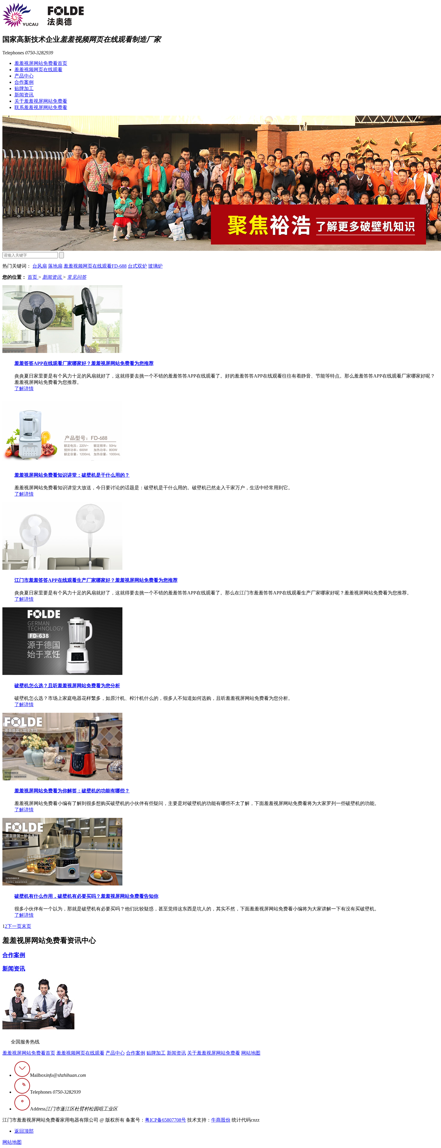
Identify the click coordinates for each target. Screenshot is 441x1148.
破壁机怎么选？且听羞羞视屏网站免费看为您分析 (67, 685)
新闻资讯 (24, 94)
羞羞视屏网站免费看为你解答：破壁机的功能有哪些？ (72, 790)
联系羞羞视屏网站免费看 (40, 107)
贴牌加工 (24, 88)
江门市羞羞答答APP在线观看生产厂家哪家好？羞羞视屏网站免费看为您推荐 (96, 580)
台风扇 (39, 266)
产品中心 (24, 75)
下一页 (14, 926)
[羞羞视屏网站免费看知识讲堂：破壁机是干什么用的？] (62, 462)
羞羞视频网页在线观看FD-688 (95, 266)
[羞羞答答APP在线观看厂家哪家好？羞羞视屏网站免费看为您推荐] (62, 351)
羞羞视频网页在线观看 (38, 69)
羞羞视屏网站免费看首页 (40, 63)
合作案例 (24, 82)
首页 (33, 277)
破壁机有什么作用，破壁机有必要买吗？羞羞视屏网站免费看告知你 (86, 896)
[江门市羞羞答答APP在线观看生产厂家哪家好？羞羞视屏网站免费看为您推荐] (62, 568)
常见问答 (76, 277)
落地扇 (55, 266)
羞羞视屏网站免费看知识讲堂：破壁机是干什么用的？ (72, 475)
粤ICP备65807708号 (165, 1119)
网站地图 (250, 1052)
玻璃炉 (155, 266)
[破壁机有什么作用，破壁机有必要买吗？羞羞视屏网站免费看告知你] (62, 883)
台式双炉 (137, 266)
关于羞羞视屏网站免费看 (40, 101)
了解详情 (24, 388)
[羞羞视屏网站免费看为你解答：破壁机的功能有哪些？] (62, 778)
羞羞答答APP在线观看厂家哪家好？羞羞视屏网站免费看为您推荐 (84, 363)
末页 (26, 926)
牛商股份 (220, 1119)
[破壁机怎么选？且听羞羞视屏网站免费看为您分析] (62, 673)
